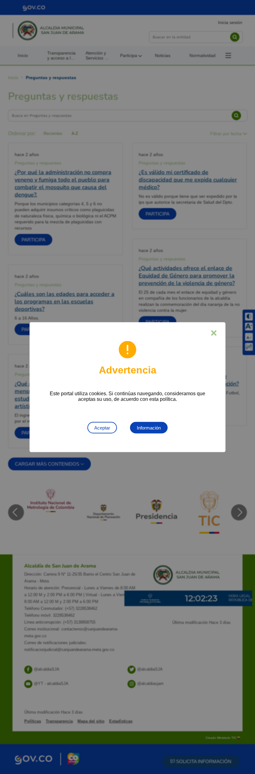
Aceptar (102, 427)
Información (149, 427)
